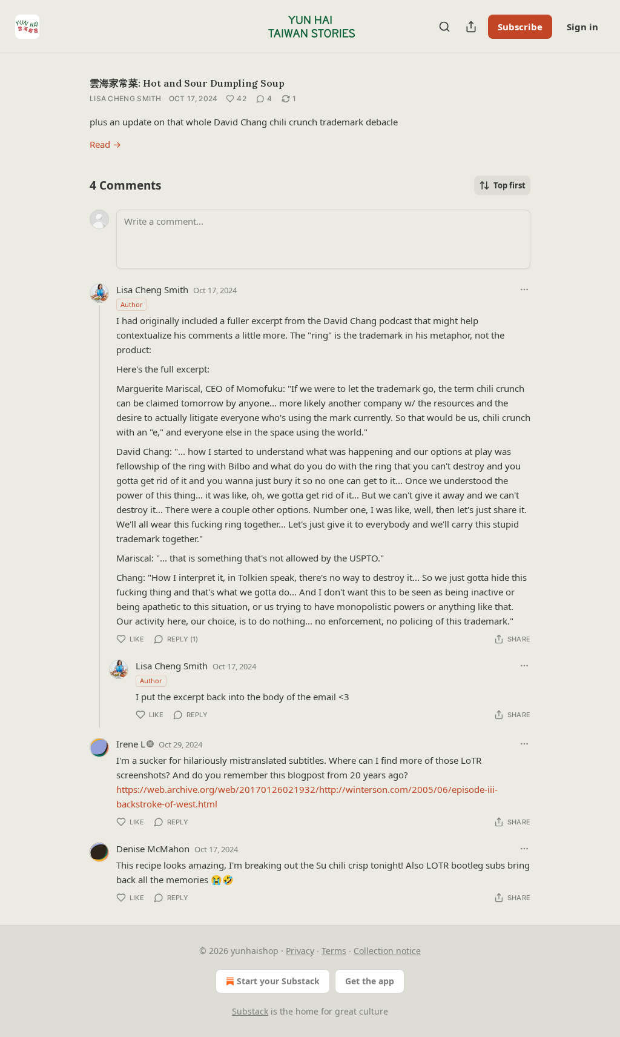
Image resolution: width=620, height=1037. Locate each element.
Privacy (300, 950)
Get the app (369, 981)
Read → (105, 144)
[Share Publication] (471, 27)
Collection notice (387, 950)
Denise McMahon (153, 849)
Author (131, 304)
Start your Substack (278, 981)
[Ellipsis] (524, 289)
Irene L (130, 744)
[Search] (444, 27)
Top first (509, 185)
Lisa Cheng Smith (126, 98)
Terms (334, 950)
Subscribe (520, 27)
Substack (250, 1011)
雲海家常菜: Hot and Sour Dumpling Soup (187, 83)
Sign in (582, 27)
